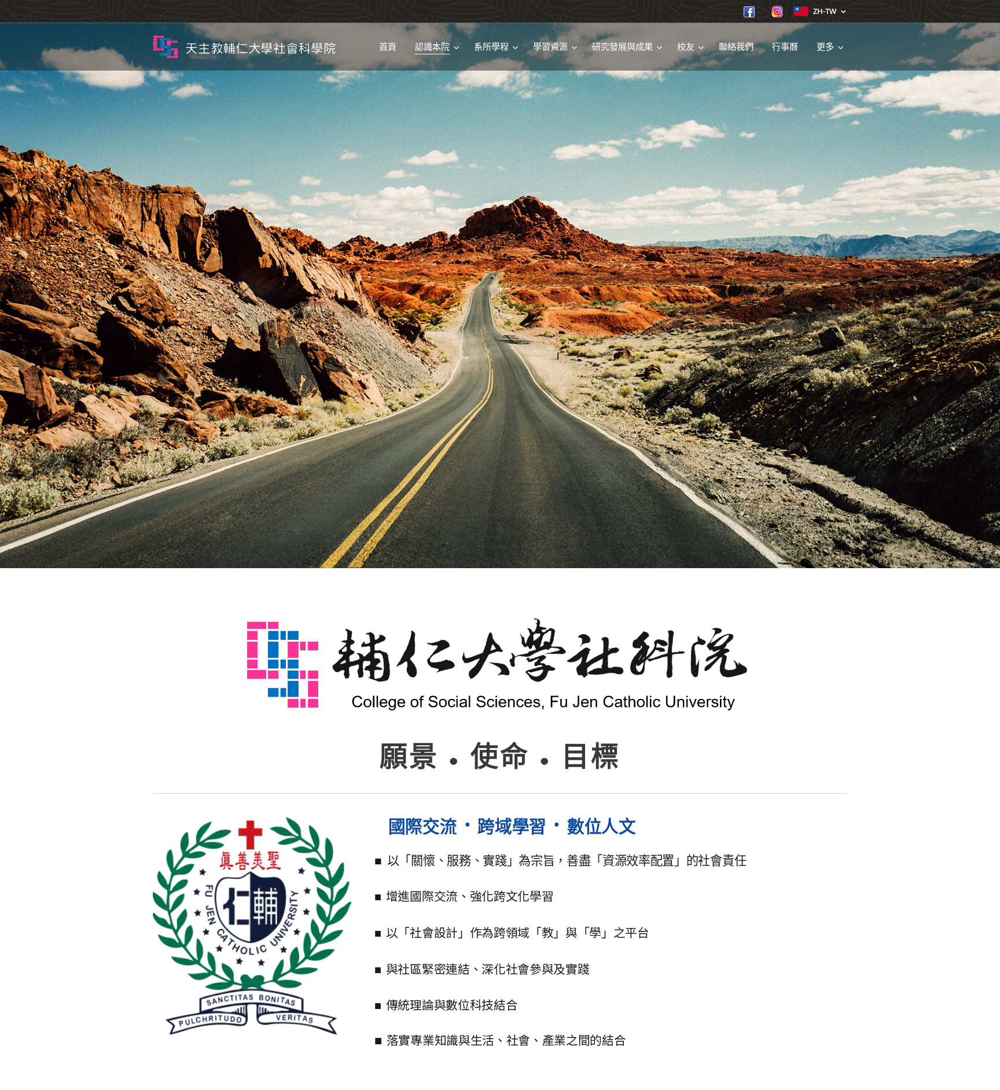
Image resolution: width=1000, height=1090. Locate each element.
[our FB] (749, 14)
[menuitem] (391, 46)
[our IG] (777, 14)
